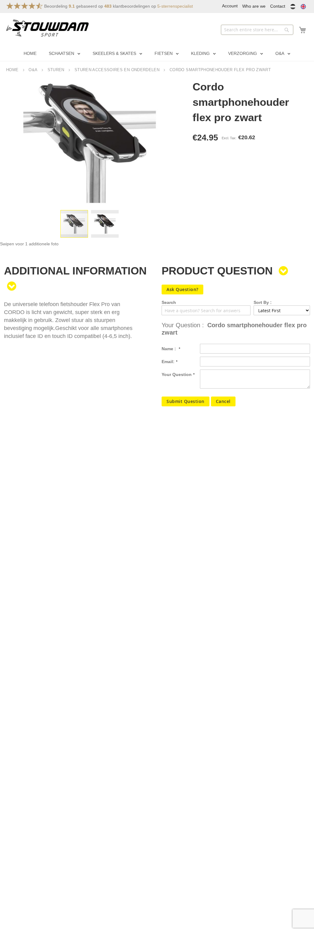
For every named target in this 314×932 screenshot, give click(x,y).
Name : (169, 348)
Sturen (56, 69)
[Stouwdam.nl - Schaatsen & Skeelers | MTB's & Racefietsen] (47, 28)
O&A (33, 69)
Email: (168, 361)
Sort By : (263, 302)
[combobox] (257, 30)
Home (12, 69)
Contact (277, 6)
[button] (105, 224)
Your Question (177, 374)
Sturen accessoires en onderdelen (117, 69)
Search (169, 302)
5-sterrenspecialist (175, 6)
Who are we (254, 6)
